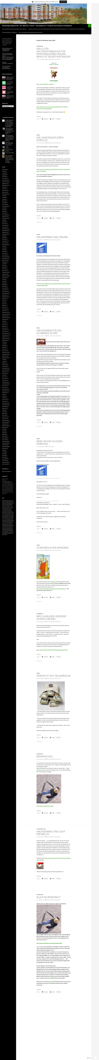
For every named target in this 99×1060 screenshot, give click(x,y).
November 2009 (5, 422)
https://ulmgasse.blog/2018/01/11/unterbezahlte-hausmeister (52, 650)
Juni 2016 (4, 322)
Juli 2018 (4, 279)
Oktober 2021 (5, 232)
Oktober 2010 (5, 406)
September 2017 (5, 296)
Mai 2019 (4, 265)
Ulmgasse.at (53, 581)
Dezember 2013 (5, 368)
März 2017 (4, 307)
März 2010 (4, 415)
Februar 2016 (4, 329)
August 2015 (4, 340)
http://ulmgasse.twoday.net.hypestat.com (47, 588)
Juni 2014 (4, 361)
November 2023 (5, 206)
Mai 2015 (4, 345)
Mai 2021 (4, 235)
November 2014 (5, 354)
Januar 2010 (4, 418)
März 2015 (4, 349)
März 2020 (4, 253)
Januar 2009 (4, 439)
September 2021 (5, 234)
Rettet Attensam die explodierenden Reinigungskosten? (31, 32)
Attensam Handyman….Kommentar (9, 32)
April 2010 (4, 413)
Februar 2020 (4, 255)
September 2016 (5, 317)
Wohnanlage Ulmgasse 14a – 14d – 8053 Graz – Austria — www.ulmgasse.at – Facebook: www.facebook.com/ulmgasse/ (37, 25)
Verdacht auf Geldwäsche (54, 675)
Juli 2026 (4, 171)
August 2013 (4, 373)
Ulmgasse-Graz (9, 77)
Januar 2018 (4, 289)
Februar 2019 (4, 270)
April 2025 (4, 187)
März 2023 (4, 213)
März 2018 (4, 286)
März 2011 (4, 397)
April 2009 (4, 434)
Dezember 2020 (5, 244)
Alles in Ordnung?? (48, 897)
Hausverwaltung (41, 829)
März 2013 (4, 376)
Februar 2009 (4, 437)
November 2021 (5, 230)
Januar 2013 (4, 380)
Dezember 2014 (5, 352)
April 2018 (4, 284)
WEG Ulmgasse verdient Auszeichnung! (52, 617)
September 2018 (5, 275)
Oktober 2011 (5, 392)
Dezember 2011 (5, 389)
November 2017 (5, 293)
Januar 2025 (4, 192)
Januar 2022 (4, 227)
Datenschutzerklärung (6, 471)
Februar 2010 (4, 417)
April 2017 (4, 305)
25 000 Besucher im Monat (53, 547)
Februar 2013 (4, 378)
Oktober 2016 (5, 316)
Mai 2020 (4, 249)
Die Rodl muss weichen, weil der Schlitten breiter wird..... (9, 143)
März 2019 (4, 268)
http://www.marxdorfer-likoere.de (45, 84)
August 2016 (4, 319)
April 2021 (4, 237)
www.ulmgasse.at (61, 588)
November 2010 (5, 404)
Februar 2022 (4, 225)
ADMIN (38, 135)
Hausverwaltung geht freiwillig (51, 833)
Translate (11, 107)
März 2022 (4, 223)
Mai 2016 (4, 324)
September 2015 (5, 338)
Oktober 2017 (5, 295)
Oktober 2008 (5, 444)
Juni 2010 (4, 411)
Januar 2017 (4, 310)
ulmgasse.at (41, 554)
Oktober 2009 (5, 424)
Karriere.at (39, 770)
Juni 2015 (4, 343)
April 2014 (4, 363)
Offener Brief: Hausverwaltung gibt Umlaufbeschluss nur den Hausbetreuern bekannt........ (9, 131)
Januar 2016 (4, 331)
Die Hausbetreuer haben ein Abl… (9, 83)
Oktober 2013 (5, 371)
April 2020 (4, 251)
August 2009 (4, 427)
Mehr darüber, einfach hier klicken (45, 806)
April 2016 (4, 326)
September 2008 (5, 446)
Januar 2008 (4, 460)
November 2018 (5, 272)
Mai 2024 (4, 199)
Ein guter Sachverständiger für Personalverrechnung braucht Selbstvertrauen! (54, 52)
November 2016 (5, 314)
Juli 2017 (4, 300)
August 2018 (4, 277)
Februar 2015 (4, 350)
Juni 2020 (4, 248)
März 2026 (4, 176)
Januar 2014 (4, 366)
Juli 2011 (4, 394)
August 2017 (4, 298)
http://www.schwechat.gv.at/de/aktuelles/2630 (49, 943)
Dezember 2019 (5, 256)
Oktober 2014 (5, 356)
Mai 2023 (4, 209)
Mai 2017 (4, 303)
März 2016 (4, 328)
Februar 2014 (4, 364)
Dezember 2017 (5, 291)
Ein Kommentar (50, 446)
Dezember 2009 (5, 420)
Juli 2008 (4, 450)
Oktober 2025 (5, 183)
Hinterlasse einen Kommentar (54, 59)
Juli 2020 (4, 246)
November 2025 (5, 181)
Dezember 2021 (5, 228)
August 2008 (4, 448)
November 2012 (5, 383)
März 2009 (4, 436)
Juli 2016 (4, 321)
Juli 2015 (4, 342)
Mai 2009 (4, 432)
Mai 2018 (4, 282)
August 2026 (4, 169)
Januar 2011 (4, 401)
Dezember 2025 (5, 180)
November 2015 (5, 335)
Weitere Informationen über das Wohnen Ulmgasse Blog (14, 29)
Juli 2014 (4, 359)
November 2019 (5, 258)
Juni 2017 (4, 302)
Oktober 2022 (5, 216)
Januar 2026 (4, 178)
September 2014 (5, 357)
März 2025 (4, 188)
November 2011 (5, 390)
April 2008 (4, 455)
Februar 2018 (4, 288)
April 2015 (4, 347)
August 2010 (4, 408)
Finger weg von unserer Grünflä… (9, 88)
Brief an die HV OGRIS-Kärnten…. (50, 442)
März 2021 (4, 239)
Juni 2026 (4, 173)
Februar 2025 (4, 190)
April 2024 (4, 201)
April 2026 (4, 174)
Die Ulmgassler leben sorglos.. (50, 139)
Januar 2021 (4, 242)
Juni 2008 (4, 451)
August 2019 (4, 261)
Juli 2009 (4, 429)
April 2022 (4, 221)
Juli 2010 (4, 410)
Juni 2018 (4, 281)
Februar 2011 (4, 399)
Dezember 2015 (5, 333)
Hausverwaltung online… (53, 237)
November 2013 (5, 370)
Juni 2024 (4, 197)
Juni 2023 (4, 207)
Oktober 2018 (5, 274)
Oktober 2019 (5, 260)
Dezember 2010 (5, 403)
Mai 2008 (4, 453)
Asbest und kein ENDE (9, 152)
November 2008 (5, 443)
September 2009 (5, 425)
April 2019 (4, 267)
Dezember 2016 (5, 312)
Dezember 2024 (5, 194)
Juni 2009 (4, 430)
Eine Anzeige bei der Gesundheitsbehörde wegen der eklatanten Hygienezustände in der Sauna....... (9, 138)
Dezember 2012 (5, 382)
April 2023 (4, 211)
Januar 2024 (4, 204)
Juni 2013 (4, 375)
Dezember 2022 (5, 214)
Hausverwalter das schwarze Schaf (49, 332)
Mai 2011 (4, 396)
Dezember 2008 (5, 441)
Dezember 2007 (5, 462)
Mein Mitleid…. (45, 756)
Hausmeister (40, 46)
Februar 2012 (4, 385)
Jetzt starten (63, 1)
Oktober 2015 (5, 336)
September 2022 (5, 218)
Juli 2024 (4, 195)
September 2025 (5, 185)
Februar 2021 (4, 241)
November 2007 (5, 464)
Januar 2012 (4, 387)
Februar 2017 (4, 309)
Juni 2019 (4, 263)
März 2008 (4, 457)
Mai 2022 (4, 220)
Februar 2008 (4, 458)
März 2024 (4, 202)
